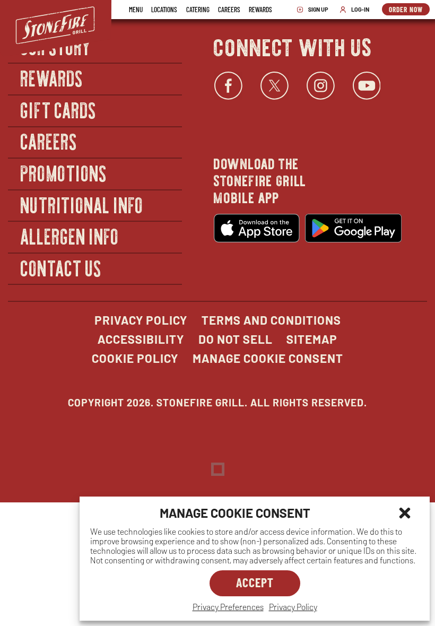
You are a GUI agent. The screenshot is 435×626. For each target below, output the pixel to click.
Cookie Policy (135, 358)
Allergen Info (70, 236)
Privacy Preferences (228, 607)
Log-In (357, 9)
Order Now (409, 10)
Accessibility (141, 339)
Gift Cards (59, 109)
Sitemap (311, 339)
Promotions (64, 173)
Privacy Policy (293, 607)
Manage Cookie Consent (268, 358)
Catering (198, 9)
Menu (136, 9)
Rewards (260, 9)
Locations (164, 9)
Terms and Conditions (271, 320)
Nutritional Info (82, 204)
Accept (255, 582)
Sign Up (315, 9)
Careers (229, 9)
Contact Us (61, 268)
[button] (405, 513)
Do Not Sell (235, 339)
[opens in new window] (257, 228)
